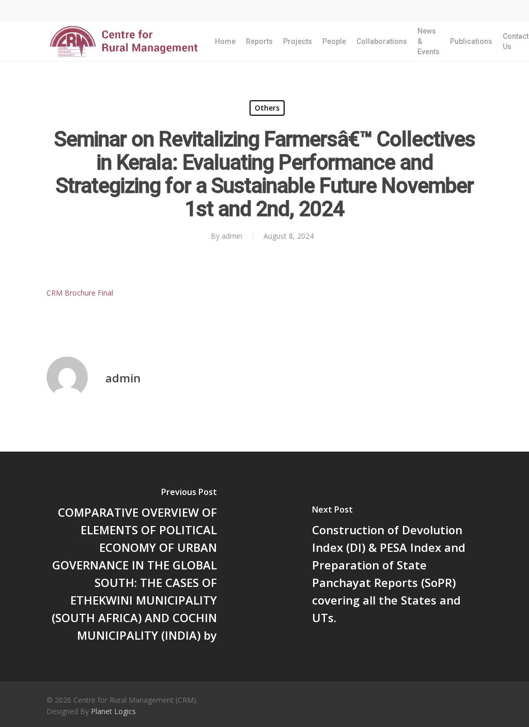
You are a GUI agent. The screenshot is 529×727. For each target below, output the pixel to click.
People (334, 41)
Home (225, 41)
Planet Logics (113, 711)
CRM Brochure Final (79, 293)
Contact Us (515, 41)
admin (232, 236)
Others (267, 108)
